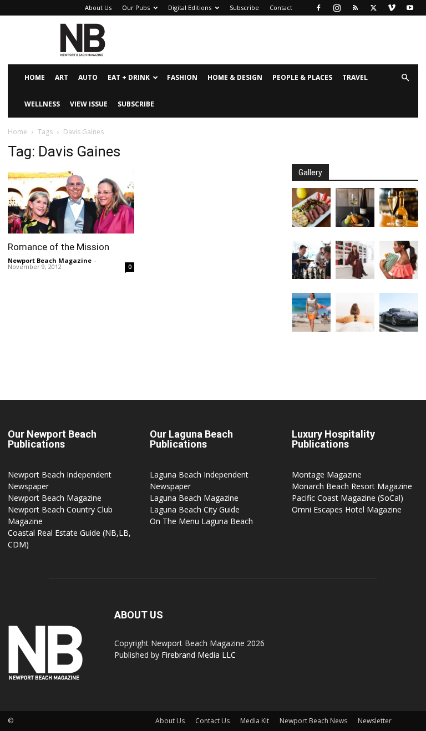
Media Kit (254, 720)
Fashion (182, 77)
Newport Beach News (313, 720)
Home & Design (234, 77)
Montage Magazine (327, 474)
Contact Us (212, 720)
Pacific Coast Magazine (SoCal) (347, 498)
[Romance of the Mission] (71, 202)
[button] (405, 78)
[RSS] (355, 8)
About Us (98, 7)
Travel (355, 77)
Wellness (42, 104)
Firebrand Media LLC (198, 654)
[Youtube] (410, 8)
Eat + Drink (129, 77)
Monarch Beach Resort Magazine (352, 486)
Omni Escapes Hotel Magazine (347, 509)
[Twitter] (373, 8)
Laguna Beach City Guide (195, 509)
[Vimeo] (391, 8)
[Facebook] (318, 8)
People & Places (302, 77)
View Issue (89, 104)
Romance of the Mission (58, 246)
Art (61, 77)
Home (34, 77)
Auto (88, 77)
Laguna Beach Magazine (194, 498)
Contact (281, 7)
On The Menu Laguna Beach (201, 521)
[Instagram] (336, 8)
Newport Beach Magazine (50, 260)
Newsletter (375, 720)
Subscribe (244, 7)
